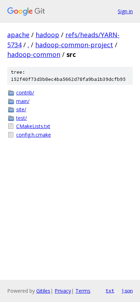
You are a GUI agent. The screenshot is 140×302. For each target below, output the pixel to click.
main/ (22, 101)
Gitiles (43, 290)
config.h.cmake (33, 134)
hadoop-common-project (74, 44)
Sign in (125, 11)
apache (18, 34)
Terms (82, 290)
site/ (21, 109)
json (127, 290)
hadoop (47, 34)
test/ (21, 118)
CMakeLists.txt (33, 126)
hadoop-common (33, 54)
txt (110, 290)
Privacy (63, 290)
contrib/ (25, 92)
